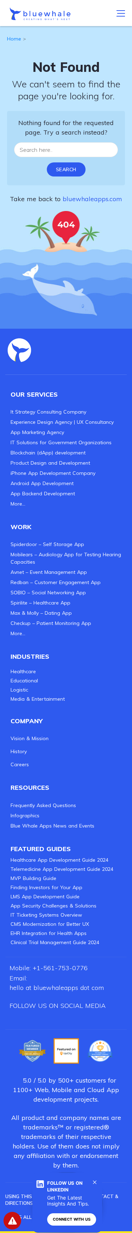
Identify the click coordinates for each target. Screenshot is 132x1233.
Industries (30, 656)
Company (27, 721)
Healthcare (23, 671)
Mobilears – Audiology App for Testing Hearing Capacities (66, 558)
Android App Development (42, 483)
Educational (24, 680)
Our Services (34, 394)
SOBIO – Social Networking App (48, 592)
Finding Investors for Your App (46, 887)
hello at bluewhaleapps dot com (57, 988)
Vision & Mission (30, 738)
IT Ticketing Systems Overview (46, 915)
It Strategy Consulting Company (48, 412)
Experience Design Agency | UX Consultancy (62, 422)
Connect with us (71, 1219)
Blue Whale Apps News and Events (52, 826)
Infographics (25, 815)
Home (14, 39)
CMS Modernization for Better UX (50, 924)
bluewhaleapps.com (92, 199)
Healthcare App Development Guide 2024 (59, 860)
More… (18, 504)
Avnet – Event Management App (49, 572)
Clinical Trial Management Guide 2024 (55, 942)
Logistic (19, 690)
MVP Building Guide (33, 878)
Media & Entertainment (38, 699)
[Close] (94, 1182)
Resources (30, 787)
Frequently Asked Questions (43, 805)
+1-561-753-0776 (60, 968)
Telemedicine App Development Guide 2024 (62, 869)
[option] (32, 1051)
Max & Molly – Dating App (41, 613)
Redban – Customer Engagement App (56, 582)
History (19, 751)
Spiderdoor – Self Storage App (47, 544)
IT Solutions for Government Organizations (61, 442)
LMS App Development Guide (45, 896)
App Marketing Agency (37, 432)
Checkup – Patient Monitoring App (51, 623)
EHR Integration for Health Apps (49, 933)
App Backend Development (43, 493)
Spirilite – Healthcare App (40, 603)
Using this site (24, 1196)
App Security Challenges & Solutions (53, 906)
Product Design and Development (50, 463)
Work (21, 527)
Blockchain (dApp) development (48, 453)
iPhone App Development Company (53, 473)
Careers (20, 764)
